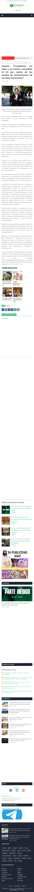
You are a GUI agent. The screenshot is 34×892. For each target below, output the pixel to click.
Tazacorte (19, 878)
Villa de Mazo (20, 880)
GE (9, 796)
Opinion (14, 855)
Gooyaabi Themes (27, 888)
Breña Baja (4, 870)
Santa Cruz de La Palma (7, 878)
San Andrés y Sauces (21, 876)
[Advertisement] (17, 37)
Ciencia (20, 860)
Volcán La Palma (5, 850)
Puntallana (4, 876)
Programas (4, 853)
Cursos (19, 850)
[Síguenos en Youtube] (23, 791)
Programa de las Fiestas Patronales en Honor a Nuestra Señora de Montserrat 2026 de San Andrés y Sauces (19, 732)
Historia (4, 858)
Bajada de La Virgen (6, 855)
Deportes (21, 848)
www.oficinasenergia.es (15, 264)
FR (11, 796)
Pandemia (26, 855)
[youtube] (20, 10)
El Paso (19, 870)
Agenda (9, 848)
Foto (15, 860)
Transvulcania (12, 853)
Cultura (26, 848)
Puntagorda (20, 874)
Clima (29, 858)
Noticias (4, 848)
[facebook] (14, 10)
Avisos (23, 850)
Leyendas (4, 860)
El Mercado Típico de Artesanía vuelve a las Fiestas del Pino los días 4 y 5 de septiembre (16, 682)
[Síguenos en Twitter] (17, 791)
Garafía (19, 872)
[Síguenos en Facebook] (10, 791)
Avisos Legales (17, 886)
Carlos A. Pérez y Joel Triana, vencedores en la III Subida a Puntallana (20, 541)
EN (7, 796)
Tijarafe (3, 880)
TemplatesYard (13, 888)
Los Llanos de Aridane (6, 874)
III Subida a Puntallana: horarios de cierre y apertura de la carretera (20, 718)
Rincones (10, 860)
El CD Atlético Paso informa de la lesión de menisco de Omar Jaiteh (21, 508)
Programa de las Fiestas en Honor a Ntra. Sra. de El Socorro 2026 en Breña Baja (20, 703)
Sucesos (29, 850)
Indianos (10, 858)
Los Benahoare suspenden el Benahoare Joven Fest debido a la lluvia (21, 530)
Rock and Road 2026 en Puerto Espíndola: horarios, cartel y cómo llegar (20, 739)
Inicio (3, 62)
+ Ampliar (13, 512)
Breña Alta (19, 868)
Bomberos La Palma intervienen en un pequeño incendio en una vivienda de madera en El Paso (19, 711)
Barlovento (4, 868)
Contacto (24, 886)
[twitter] (17, 10)
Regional (7, 62)
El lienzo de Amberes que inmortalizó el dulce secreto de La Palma (21, 519)
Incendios (24, 858)
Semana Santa (17, 858)
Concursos (19, 853)
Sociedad (14, 850)
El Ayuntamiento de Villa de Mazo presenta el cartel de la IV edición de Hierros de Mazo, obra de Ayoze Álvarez (17, 678)
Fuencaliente (4, 872)
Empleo (20, 855)
